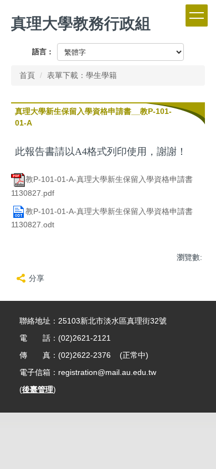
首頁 (27, 75)
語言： (43, 52)
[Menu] (197, 15)
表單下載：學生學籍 (82, 75)
